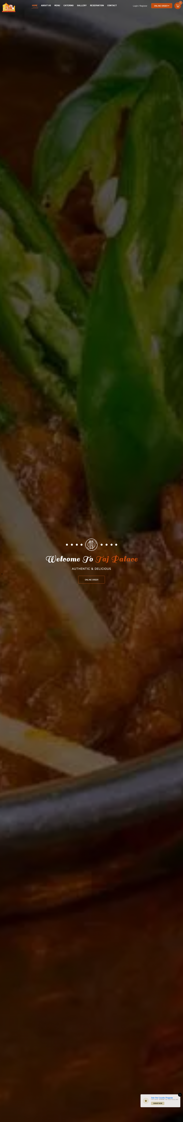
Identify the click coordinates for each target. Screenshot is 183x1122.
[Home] (8, 6)
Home (35, 5)
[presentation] (2, 574)
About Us (46, 5)
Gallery (82, 5)
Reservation (97, 5)
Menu (57, 5)
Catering (69, 5)
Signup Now (157, 1103)
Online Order (161, 5)
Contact (112, 5)
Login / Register (140, 5)
